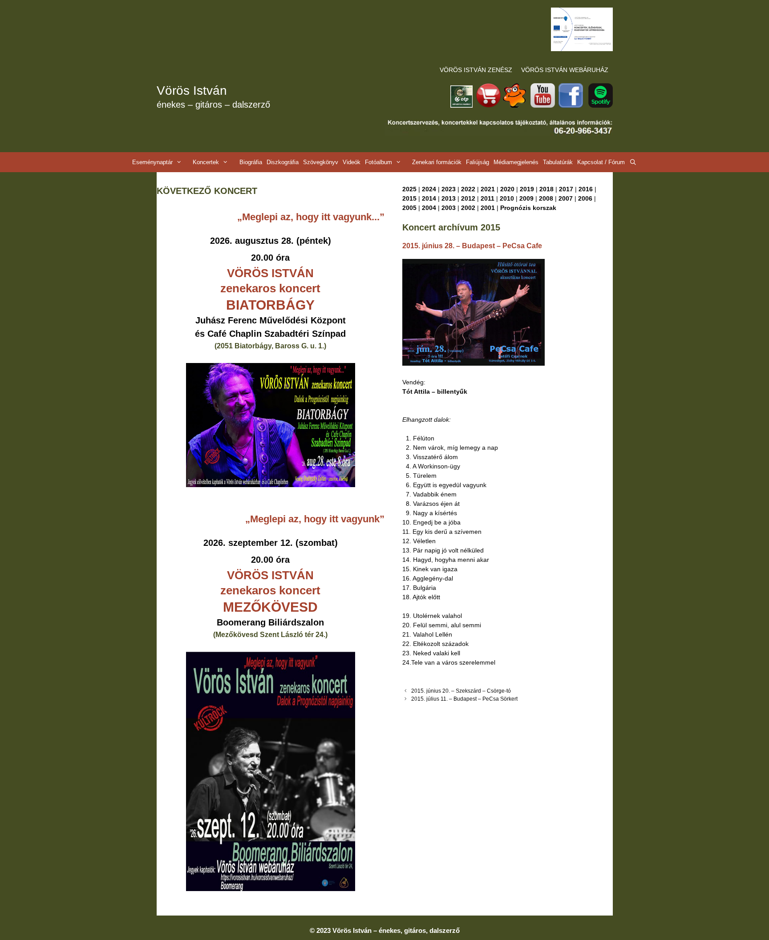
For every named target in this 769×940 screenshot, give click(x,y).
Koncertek (206, 162)
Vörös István (192, 90)
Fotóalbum (378, 162)
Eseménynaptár (152, 162)
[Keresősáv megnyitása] (633, 162)
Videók (351, 162)
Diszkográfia (283, 162)
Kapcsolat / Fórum (601, 162)
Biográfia (250, 162)
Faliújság (477, 162)
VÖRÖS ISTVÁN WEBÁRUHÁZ (564, 69)
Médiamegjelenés (516, 162)
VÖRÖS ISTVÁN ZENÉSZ (476, 69)
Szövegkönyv (320, 162)
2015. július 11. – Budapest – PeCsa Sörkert (464, 699)
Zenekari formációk (436, 162)
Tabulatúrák (558, 162)
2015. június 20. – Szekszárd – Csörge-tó (461, 691)
